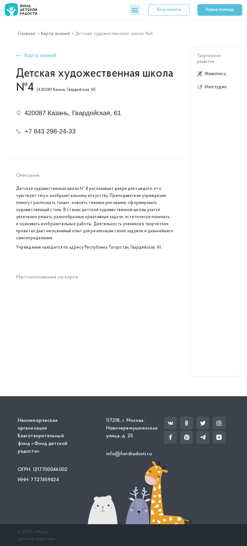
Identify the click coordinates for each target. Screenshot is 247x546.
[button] (135, 9)
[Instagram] (219, 423)
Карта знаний (55, 33)
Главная (26, 33)
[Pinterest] (186, 437)
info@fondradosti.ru (129, 453)
